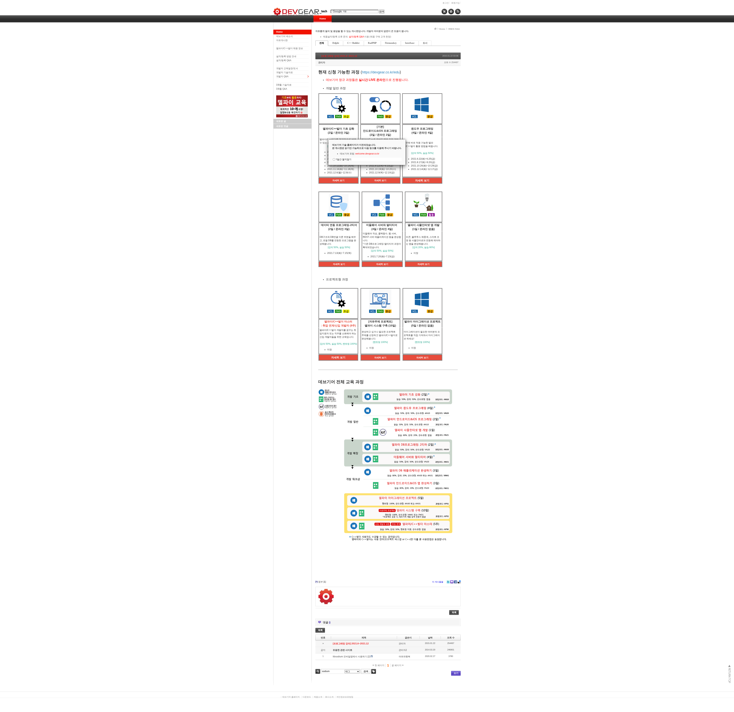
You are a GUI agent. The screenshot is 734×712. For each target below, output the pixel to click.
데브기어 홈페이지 (291, 697)
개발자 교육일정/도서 (287, 68)
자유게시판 (282, 40)
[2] (369, 656)
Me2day (451, 581)
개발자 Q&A (282, 76)
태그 (373, 671)
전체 (321, 43)
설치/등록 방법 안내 (286, 56)
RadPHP (372, 43)
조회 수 (451, 637)
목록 (454, 612)
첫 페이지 (379, 665)
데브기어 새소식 (284, 36)
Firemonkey (391, 43)
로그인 (446, 3)
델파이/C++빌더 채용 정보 (289, 48)
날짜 (430, 637)
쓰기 (456, 673)
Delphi (335, 43)
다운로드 (307, 697)
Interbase (409, 43)
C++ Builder (353, 43)
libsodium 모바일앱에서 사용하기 (350, 656)
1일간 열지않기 (343, 159)
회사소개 (329, 697)
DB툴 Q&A (281, 89)
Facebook (455, 581)
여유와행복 (404, 656)
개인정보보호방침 (344, 697)
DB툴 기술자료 (283, 85)
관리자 (321, 62)
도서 (425, 43)
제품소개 (318, 697)
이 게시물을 (437, 582)
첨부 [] (322, 581)
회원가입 (455, 3)
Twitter (448, 581)
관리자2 (403, 650)
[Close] (405, 139)
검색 (317, 671)
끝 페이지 (397, 665)
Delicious (459, 581)
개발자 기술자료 (284, 72)
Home (322, 18)
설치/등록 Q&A (283, 60)
